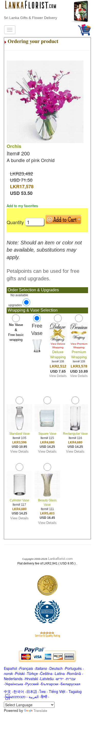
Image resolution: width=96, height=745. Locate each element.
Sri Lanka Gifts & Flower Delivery (30, 18)
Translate (40, 710)
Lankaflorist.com (60, 559)
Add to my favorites (22, 205)
